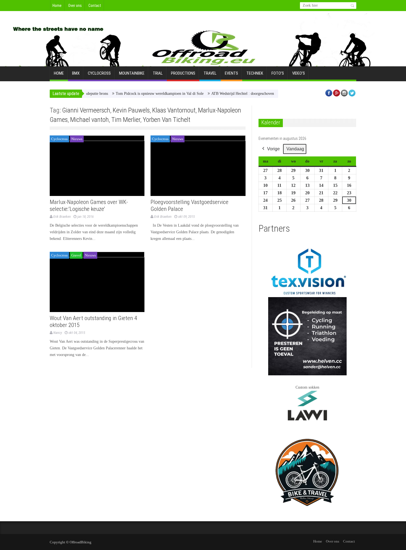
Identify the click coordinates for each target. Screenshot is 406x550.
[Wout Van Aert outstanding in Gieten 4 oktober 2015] (97, 282)
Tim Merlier (125, 120)
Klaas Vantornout (174, 110)
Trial (158, 73)
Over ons (75, 5)
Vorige (273, 148)
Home (57, 5)
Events (231, 73)
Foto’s (277, 73)
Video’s (298, 73)
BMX (76, 73)
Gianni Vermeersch (86, 110)
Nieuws (76, 139)
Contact (94, 5)
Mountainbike (131, 73)
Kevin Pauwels (131, 110)
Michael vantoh (89, 120)
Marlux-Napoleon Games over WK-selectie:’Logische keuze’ (89, 205)
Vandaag (295, 148)
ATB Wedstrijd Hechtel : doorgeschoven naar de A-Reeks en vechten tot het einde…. (267, 93)
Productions (183, 73)
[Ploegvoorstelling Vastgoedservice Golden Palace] (198, 165)
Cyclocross (99, 73)
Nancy (57, 333)
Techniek (254, 73)
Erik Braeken (62, 216)
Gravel (76, 255)
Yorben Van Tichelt (166, 120)
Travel (210, 73)
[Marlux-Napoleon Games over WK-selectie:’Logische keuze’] (97, 165)
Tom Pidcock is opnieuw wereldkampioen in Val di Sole (149, 93)
